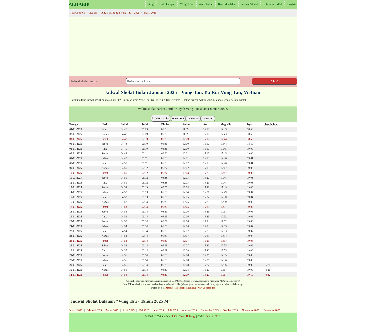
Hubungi (190, 316)
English (291, 4)
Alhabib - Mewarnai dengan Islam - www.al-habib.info (190, 287)
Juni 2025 (158, 310)
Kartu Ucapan (166, 4)
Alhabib (79, 4)
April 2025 (129, 310)
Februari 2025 (94, 310)
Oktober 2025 (230, 310)
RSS (174, 316)
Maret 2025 (112, 310)
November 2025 (250, 310)
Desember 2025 (271, 310)
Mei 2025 (144, 310)
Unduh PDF (160, 118)
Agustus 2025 (189, 310)
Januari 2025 (75, 310)
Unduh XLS (178, 118)
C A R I (275, 81)
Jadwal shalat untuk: (84, 81)
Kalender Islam (227, 4)
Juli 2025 (173, 310)
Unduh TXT (208, 118)
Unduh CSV (193, 118)
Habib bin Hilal (211, 316)
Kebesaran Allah (272, 4)
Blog (151, 4)
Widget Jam (187, 4)
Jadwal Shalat (249, 4)
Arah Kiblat (206, 4)
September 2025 (210, 310)
